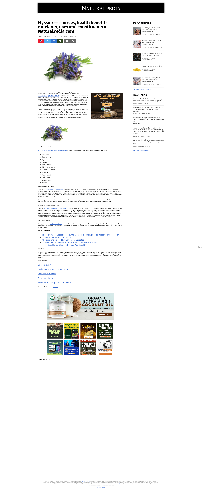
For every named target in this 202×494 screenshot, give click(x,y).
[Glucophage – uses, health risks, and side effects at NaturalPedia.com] (137, 31)
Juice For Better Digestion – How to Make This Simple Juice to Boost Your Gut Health (80, 235)
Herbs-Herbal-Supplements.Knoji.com (55, 282)
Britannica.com (45, 265)
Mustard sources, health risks (152, 66)
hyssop (55, 287)
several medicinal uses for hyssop (53, 190)
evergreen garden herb (48, 95)
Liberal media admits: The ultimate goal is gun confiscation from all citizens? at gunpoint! (148, 100)
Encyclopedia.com (46, 278)
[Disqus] (80, 389)
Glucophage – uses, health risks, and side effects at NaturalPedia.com (151, 29)
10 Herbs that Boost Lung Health (57, 237)
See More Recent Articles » (142, 89)
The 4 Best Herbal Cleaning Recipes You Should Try (65, 245)
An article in (52, 150)
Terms (88, 481)
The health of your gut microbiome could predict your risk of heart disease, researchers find (148, 119)
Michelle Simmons (69, 36)
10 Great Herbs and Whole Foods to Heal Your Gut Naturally (69, 242)
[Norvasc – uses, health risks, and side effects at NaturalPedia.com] (137, 44)
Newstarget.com (144, 103)
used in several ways (56, 224)
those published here (117, 483)
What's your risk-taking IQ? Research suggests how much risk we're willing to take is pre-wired (148, 142)
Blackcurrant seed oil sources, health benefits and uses (152, 54)
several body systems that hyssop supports (56, 208)
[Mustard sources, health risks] (137, 69)
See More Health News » (141, 150)
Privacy (84, 481)
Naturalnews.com (145, 113)
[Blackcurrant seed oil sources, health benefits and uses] (137, 57)
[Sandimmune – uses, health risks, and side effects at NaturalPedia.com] (137, 81)
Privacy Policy (101, 487)
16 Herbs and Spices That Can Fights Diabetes (63, 240)
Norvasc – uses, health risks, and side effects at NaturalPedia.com (151, 42)
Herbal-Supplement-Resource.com (53, 269)
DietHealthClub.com (47, 273)
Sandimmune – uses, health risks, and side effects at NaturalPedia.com (151, 79)
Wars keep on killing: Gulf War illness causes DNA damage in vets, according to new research (148, 109)
